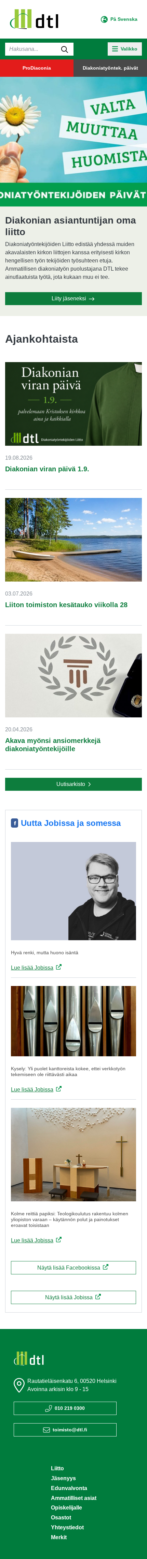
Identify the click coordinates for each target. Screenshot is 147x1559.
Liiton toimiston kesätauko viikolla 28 (66, 605)
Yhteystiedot (67, 1527)
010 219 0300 (70, 1408)
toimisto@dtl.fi (70, 1429)
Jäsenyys (63, 1478)
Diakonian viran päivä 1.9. (47, 469)
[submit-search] (65, 49)
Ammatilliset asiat (73, 1498)
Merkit (59, 1537)
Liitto (57, 1468)
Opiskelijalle (66, 1508)
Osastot (61, 1517)
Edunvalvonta (69, 1488)
